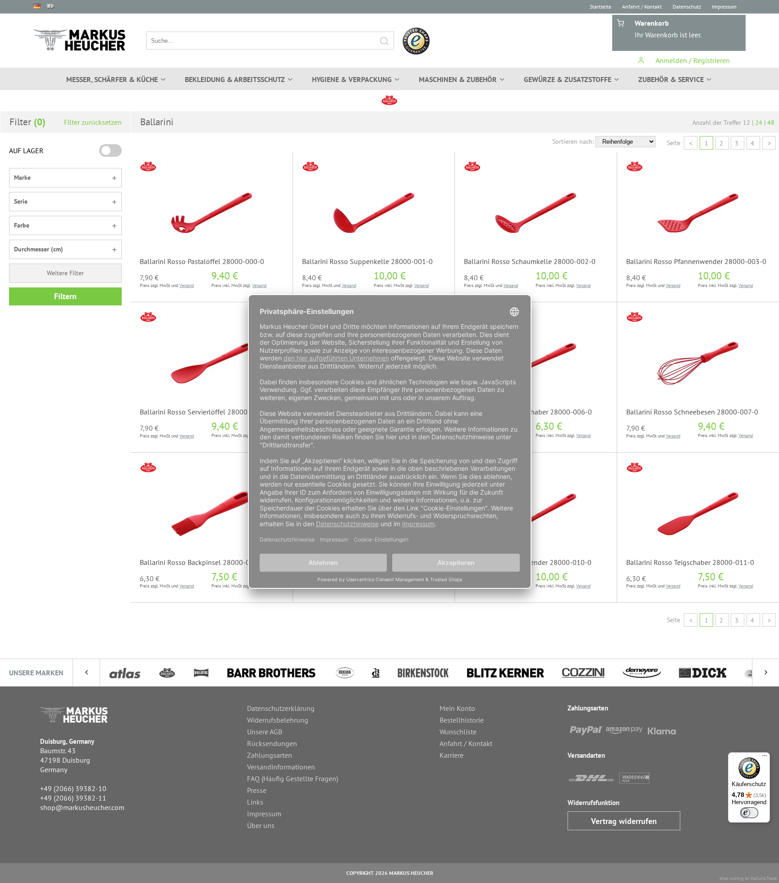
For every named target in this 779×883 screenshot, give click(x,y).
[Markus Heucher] (79, 40)
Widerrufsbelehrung (277, 720)
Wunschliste (458, 731)
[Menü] (764, 757)
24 (758, 122)
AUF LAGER (26, 150)
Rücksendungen (272, 743)
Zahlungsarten (269, 755)
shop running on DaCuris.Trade (748, 878)
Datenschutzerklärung (281, 708)
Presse (256, 790)
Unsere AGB (264, 731)
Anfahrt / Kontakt (642, 6)
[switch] (749, 812)
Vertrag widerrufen (624, 821)
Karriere (451, 755)
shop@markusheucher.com (82, 807)
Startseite (600, 6)
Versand (186, 285)
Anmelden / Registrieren (692, 60)
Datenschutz (687, 6)
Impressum (724, 6)
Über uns (261, 825)
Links (255, 802)
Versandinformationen (281, 766)
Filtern (65, 296)
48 (770, 122)
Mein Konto (457, 708)
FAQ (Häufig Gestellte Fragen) (292, 778)
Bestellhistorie (462, 720)
